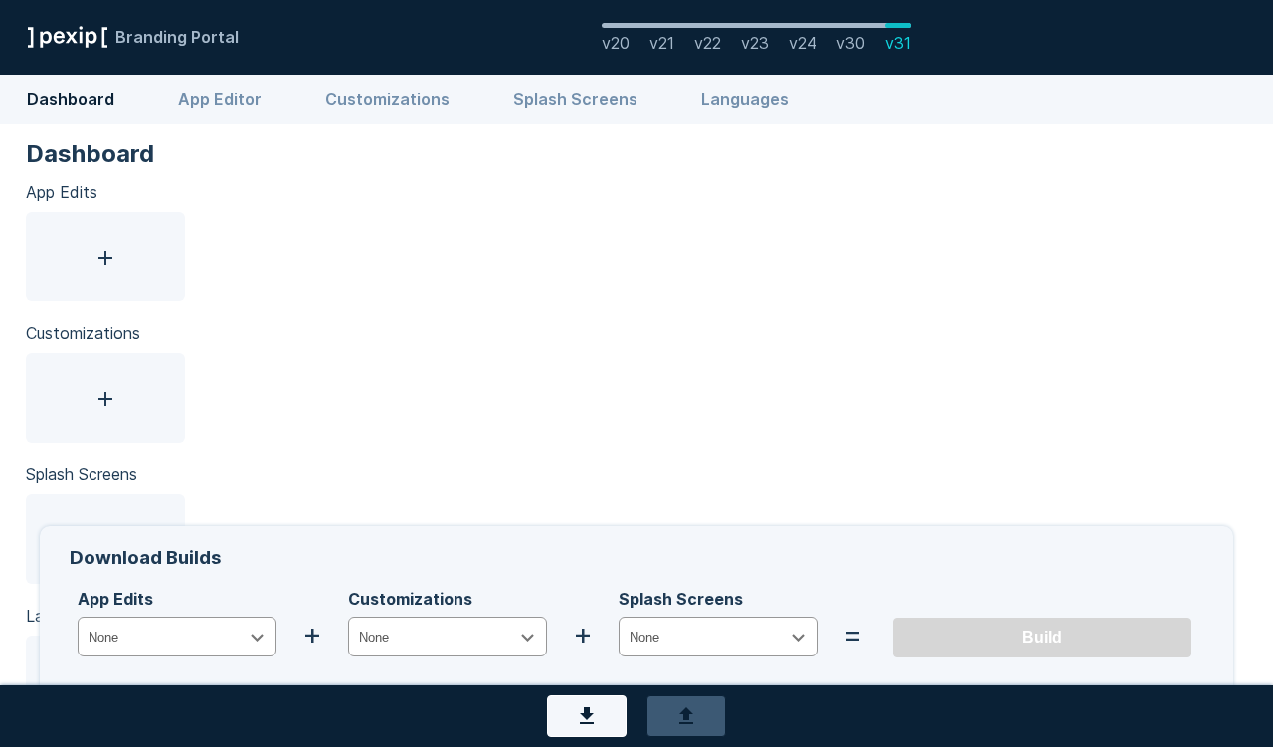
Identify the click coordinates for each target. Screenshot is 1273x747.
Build (1042, 637)
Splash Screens (577, 99)
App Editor (222, 99)
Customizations (389, 99)
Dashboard (72, 99)
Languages (745, 99)
